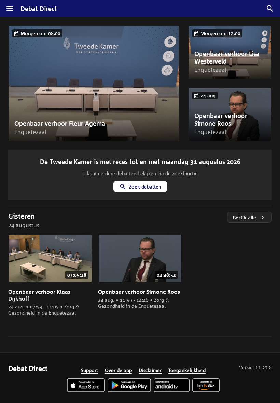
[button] (94, 83)
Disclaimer (150, 370)
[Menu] (9, 8)
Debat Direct (38, 8)
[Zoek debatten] (270, 8)
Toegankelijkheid (187, 370)
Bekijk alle (244, 217)
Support (89, 370)
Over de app (118, 370)
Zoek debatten (145, 187)
